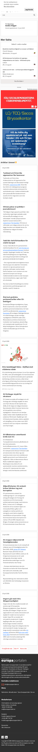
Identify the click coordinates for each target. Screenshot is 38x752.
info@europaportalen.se (12, 684)
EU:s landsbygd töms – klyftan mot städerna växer (17, 368)
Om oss (32, 692)
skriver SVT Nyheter (19, 549)
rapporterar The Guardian (11, 223)
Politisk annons (32, 89)
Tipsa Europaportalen (24, 692)
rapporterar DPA (15, 185)
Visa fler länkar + (19, 81)
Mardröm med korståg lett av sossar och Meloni (18, 49)
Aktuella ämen (13, 692)
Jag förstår (29, 9)
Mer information (9, 6)
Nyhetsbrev (4, 692)
